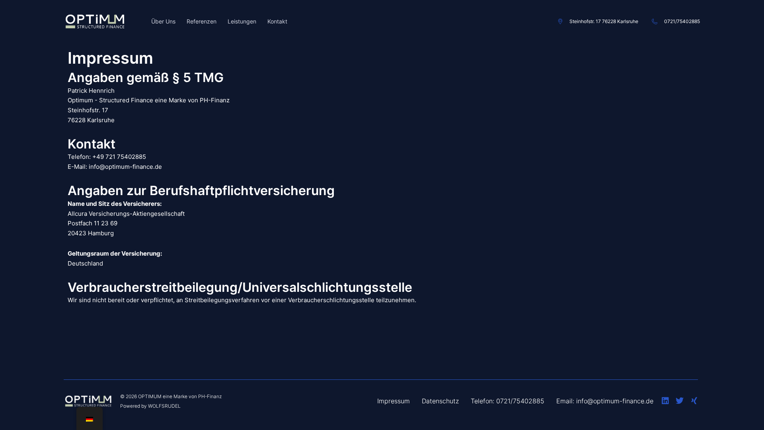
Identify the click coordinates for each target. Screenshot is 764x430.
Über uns (163, 21)
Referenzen (201, 21)
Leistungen (242, 21)
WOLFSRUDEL (164, 406)
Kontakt (277, 21)
